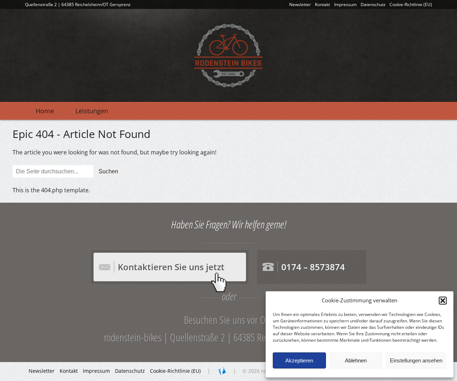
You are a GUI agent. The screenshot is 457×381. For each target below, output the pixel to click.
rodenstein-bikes (228, 55)
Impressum (345, 4)
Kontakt (322, 4)
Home (45, 111)
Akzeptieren (299, 360)
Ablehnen (356, 360)
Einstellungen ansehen (416, 360)
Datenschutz (373, 4)
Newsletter (300, 4)
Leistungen (91, 111)
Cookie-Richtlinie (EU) (411, 4)
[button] (442, 300)
